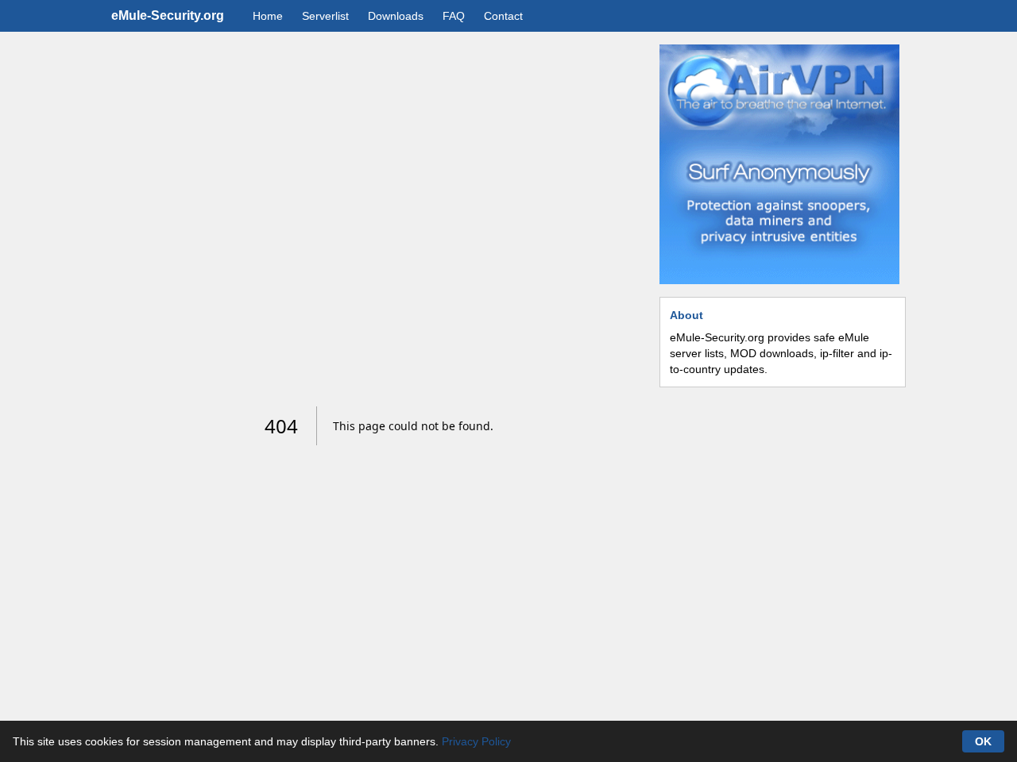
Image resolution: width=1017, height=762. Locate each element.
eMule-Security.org (167, 15)
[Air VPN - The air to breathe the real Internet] (779, 164)
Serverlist (325, 16)
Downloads (395, 16)
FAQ (454, 16)
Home (268, 16)
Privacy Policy (476, 741)
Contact (503, 16)
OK (983, 741)
